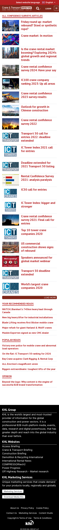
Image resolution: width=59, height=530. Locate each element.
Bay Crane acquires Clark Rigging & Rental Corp (27, 358)
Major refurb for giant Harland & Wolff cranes (27, 327)
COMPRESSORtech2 (13, 464)
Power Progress (11, 467)
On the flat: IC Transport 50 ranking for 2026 (26, 353)
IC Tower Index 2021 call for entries (37, 149)
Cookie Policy (42, 508)
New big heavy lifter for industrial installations (27, 317)
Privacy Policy (27, 508)
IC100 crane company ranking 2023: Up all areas (38, 81)
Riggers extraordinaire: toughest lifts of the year (28, 369)
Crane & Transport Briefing (17, 449)
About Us (14, 508)
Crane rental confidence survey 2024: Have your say (38, 68)
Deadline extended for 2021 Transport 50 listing (37, 164)
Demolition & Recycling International (22, 457)
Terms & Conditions (43, 518)
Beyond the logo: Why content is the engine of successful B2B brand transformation (27, 383)
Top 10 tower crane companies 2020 (33, 232)
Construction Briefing (14, 453)
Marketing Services (13, 491)
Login (48, 9)
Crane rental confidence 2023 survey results (36, 95)
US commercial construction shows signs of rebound (37, 247)
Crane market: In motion (37, 36)
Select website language (28, 2)
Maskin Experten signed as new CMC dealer (25, 332)
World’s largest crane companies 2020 (34, 286)
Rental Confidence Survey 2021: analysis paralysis (37, 178)
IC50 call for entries (34, 189)
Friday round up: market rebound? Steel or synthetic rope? (39, 25)
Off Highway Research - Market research (25, 471)
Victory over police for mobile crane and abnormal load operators (29, 347)
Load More (50, 297)
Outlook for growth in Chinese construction (35, 108)
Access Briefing (11, 446)
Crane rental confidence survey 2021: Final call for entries (37, 219)
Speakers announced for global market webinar (36, 259)
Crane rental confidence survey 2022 (36, 122)
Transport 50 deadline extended (35, 272)
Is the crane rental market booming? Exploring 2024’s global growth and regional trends (39, 54)
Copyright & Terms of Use (19, 518)
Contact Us (11, 513)
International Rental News (16, 460)
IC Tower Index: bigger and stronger (38, 204)
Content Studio (46, 513)
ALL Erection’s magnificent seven (20, 364)
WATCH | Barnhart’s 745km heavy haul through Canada (27, 311)
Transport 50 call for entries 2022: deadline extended (35, 137)
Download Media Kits (13, 497)
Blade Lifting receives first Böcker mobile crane (27, 322)
